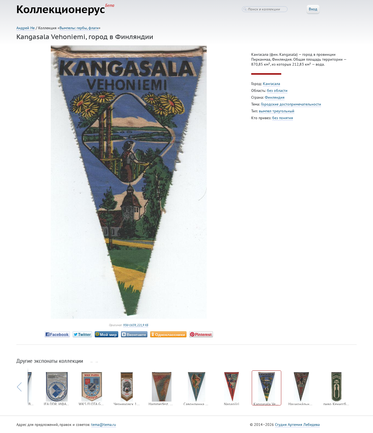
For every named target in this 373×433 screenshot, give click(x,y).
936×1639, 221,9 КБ (135, 325)
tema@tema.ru (103, 424)
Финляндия (275, 97)
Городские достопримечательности (291, 104)
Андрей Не (25, 27)
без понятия (282, 117)
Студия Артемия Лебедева (297, 424)
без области (277, 90)
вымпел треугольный (276, 111)
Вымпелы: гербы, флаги (79, 27)
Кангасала (271, 83)
